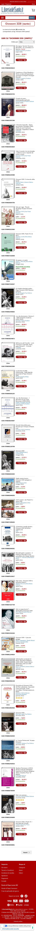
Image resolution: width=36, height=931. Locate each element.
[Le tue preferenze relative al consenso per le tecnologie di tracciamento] (32, 927)
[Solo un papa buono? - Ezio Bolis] (8, 618)
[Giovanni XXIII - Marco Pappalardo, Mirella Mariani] (8, 643)
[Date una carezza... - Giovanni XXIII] (8, 803)
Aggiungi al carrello (21, 60)
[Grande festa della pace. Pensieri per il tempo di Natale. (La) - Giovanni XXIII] (8, 433)
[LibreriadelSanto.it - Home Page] (12, 10)
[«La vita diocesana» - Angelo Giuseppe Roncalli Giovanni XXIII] (8, 406)
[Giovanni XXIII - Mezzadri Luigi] (8, 722)
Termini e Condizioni (7, 870)
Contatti (3, 881)
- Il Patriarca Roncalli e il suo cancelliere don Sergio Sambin (25, 554)
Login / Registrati (6, 4)
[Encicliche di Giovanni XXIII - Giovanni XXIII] (8, 694)
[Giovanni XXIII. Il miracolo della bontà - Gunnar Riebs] (8, 188)
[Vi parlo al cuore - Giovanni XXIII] (8, 107)
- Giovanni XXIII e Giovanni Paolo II (24, 581)
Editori (21, 873)
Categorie (22, 867)
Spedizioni (4, 875)
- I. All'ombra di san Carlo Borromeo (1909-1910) (23, 399)
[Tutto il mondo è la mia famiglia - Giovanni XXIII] (8, 160)
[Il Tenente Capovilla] (8, 133)
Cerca (31, 17)
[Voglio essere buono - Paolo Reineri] (8, 484)
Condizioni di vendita (7, 873)
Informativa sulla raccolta (10, 929)
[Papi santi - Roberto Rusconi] (8, 590)
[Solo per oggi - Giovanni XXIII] (8, 215)
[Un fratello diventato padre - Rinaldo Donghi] (8, 297)
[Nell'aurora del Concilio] (8, 352)
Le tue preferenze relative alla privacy (19, 926)
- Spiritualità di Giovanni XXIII (24, 609)
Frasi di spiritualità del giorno (10, 891)
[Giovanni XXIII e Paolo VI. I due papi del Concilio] (8, 831)
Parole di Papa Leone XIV (9, 885)
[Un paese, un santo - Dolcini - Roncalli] (8, 269)
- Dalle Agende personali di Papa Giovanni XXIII (24, 373)
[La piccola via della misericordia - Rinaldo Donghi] (8, 379)
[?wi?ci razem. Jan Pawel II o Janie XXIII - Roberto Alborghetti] (8, 508)
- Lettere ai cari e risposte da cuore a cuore (25, 152)
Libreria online (18, 921)
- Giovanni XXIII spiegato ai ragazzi (23, 480)
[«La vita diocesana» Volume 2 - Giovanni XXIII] (8, 324)
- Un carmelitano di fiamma (24, 47)
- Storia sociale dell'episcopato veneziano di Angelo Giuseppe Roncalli (25, 75)
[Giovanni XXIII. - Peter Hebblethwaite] (8, 460)
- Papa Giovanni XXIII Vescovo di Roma (24, 290)
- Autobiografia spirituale (23, 99)
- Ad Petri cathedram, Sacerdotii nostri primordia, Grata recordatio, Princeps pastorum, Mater (25, 688)
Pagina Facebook (22, 896)
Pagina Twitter (26, 896)
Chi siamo (4, 867)
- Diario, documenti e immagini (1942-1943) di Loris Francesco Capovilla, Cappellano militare (25, 127)
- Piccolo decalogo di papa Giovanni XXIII (24, 208)
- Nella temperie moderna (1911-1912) (25, 317)
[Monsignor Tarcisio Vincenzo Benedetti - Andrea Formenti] (8, 54)
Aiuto (33, 4)
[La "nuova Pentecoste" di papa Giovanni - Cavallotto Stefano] (8, 749)
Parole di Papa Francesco (9, 888)
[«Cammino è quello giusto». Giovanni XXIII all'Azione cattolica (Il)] (8, 535)
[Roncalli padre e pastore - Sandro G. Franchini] (8, 562)
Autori (21, 870)
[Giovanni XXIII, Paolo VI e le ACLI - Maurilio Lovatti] (8, 242)
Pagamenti (4, 878)
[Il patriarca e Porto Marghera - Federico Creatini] (8, 81)
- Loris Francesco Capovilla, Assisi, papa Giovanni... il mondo (25, 344)
